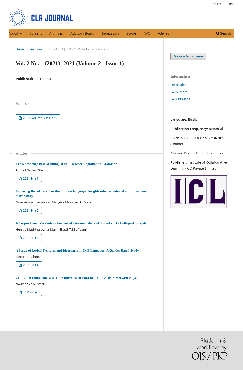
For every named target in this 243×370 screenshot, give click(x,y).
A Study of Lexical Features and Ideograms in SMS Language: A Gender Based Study (77, 250)
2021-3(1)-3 (30, 238)
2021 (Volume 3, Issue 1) (39, 118)
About (14, 33)
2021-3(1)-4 (30, 265)
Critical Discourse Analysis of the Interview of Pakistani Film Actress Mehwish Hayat (77, 278)
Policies (163, 33)
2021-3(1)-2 (30, 210)
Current (35, 33)
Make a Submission (188, 56)
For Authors (178, 92)
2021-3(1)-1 (30, 178)
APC (147, 33)
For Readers (178, 85)
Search (225, 33)
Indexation (110, 33)
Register (215, 3)
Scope (131, 33)
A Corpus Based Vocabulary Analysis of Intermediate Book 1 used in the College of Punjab (81, 223)
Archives (56, 33)
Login (230, 3)
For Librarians (180, 99)
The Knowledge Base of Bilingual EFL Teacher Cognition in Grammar (66, 164)
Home (20, 49)
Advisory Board (82, 33)
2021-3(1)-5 (30, 292)
